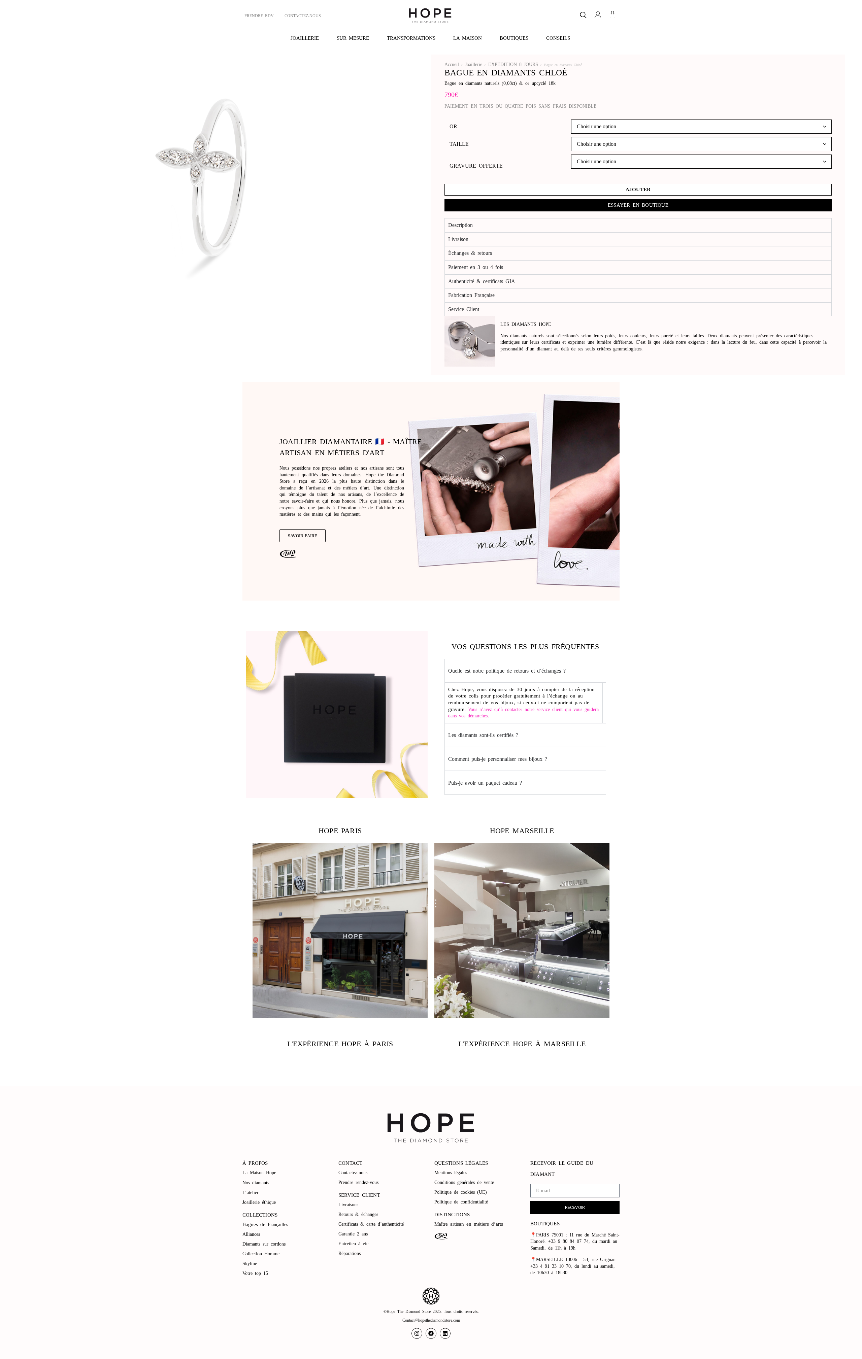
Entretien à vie (354, 1243)
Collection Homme (262, 1253)
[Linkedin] (445, 1333)
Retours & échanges (358, 1214)
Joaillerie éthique (259, 1202)
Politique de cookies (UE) (460, 1192)
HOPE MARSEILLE (522, 830)
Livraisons (348, 1204)
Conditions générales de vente (464, 1182)
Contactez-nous (354, 1172)
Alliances (251, 1234)
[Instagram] (416, 1333)
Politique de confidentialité (462, 1201)
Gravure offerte (476, 166)
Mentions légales (451, 1172)
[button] (583, 15)
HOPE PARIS (340, 830)
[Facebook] (431, 1333)
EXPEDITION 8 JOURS (513, 64)
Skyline (249, 1263)
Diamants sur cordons (265, 1244)
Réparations (350, 1253)
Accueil (451, 64)
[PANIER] (612, 14)
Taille (459, 144)
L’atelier (250, 1192)
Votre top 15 (256, 1273)
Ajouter (638, 189)
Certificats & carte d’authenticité (371, 1224)
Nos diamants (255, 1182)
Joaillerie (473, 64)
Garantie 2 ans (353, 1233)
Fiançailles (278, 1224)
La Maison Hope (259, 1172)
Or (453, 126)
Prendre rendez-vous (358, 1182)
